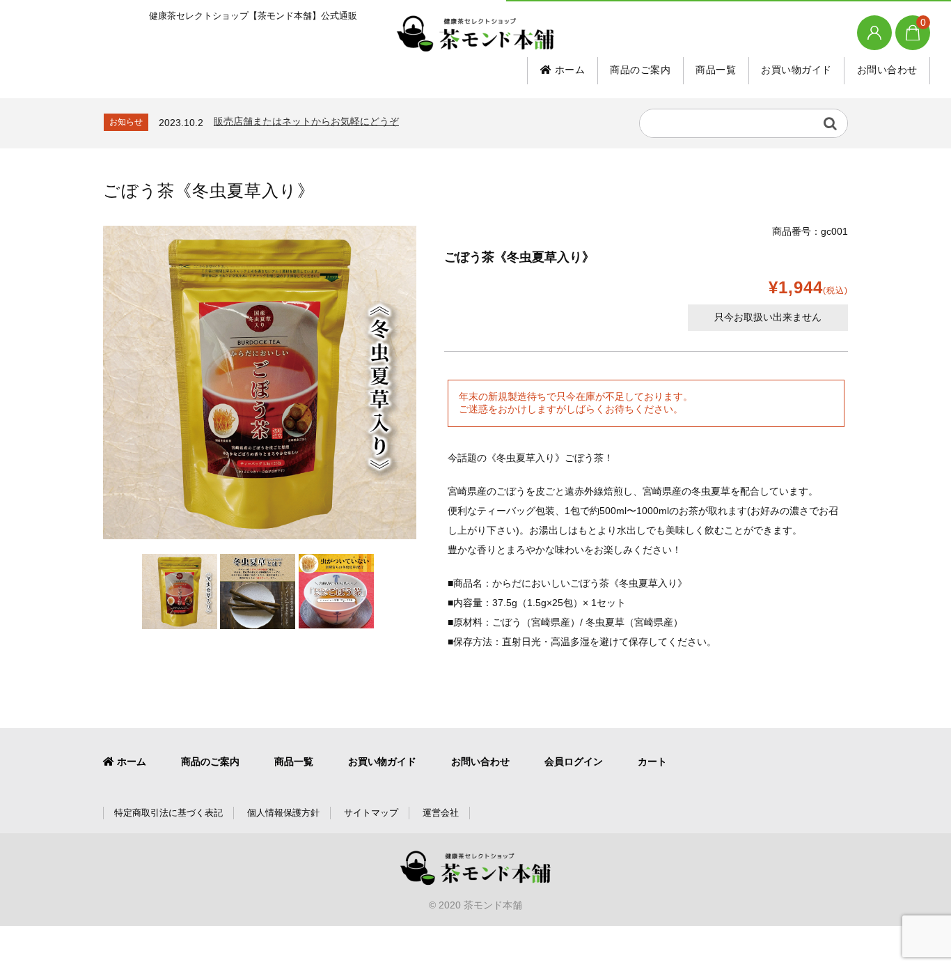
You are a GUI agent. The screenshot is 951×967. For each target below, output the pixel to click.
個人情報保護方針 (283, 812)
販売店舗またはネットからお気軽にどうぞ (306, 121)
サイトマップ (371, 812)
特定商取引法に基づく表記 (168, 812)
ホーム (568, 69)
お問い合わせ (887, 69)
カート (652, 761)
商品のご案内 (640, 69)
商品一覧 (715, 69)
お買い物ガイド (796, 69)
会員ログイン (573, 761)
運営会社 (441, 812)
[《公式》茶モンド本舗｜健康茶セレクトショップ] (475, 33)
